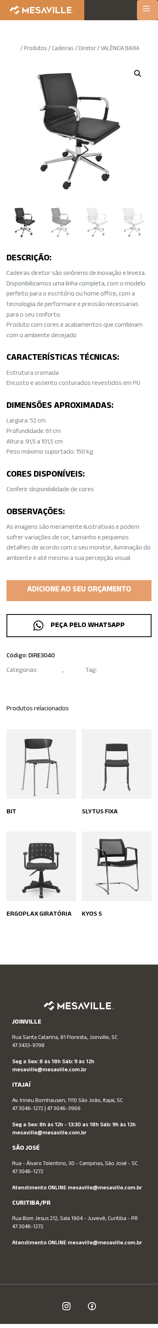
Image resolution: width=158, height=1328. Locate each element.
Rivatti (107, 670)
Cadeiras (63, 49)
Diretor (87, 49)
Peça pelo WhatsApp (86, 626)
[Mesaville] (42, 10)
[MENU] (147, 10)
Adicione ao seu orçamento (79, 590)
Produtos (35, 49)
